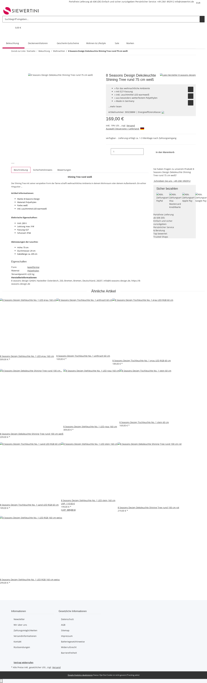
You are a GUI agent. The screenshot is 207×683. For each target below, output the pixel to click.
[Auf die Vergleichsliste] (190, 96)
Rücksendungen (22, 647)
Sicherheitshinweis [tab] (42, 169)
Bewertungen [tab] (64, 169)
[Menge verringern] (108, 151)
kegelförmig (33, 267)
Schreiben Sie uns (163, 180)
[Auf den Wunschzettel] (190, 89)
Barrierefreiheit (69, 652)
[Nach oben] (1, 681)
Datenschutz (67, 619)
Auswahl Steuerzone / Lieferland (123, 128)
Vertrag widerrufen (23, 662)
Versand (131, 125)
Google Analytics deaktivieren (80, 675)
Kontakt (17, 641)
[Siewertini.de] (21, 11)
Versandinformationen (25, 636)
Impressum (67, 636)
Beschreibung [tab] (21, 169)
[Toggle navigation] (6, 35)
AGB (63, 624)
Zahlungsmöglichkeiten (25, 630)
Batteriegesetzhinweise (73, 641)
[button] (4, 27)
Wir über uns (20, 624)
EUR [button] (198, 2)
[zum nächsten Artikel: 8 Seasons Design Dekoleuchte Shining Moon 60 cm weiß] (135, 51)
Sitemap (65, 630)
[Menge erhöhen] (146, 151)
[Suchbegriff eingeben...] (202, 19)
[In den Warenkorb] (13, 71)
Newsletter (19, 619)
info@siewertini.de (184, 1)
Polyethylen (33, 270)
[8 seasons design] (178, 74)
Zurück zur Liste (18, 51)
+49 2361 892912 (165, 1)
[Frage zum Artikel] (190, 102)
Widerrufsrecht (69, 647)
